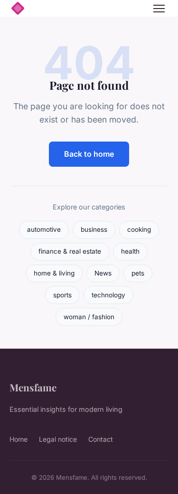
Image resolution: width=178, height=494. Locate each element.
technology (108, 295)
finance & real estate (69, 251)
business (94, 229)
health (130, 251)
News (103, 273)
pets (137, 273)
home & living (54, 273)
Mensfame (32, 387)
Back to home (89, 154)
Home (18, 439)
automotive (44, 229)
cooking (139, 229)
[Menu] (159, 8)
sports (62, 295)
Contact (100, 439)
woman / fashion (89, 317)
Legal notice (58, 439)
